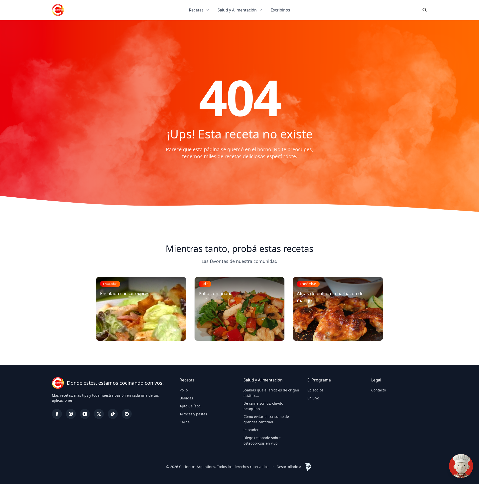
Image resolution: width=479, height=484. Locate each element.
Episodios (315, 390)
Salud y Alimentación (237, 10)
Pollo (184, 390)
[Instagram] (71, 414)
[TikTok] (113, 414)
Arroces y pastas (193, 414)
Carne (185, 422)
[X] (99, 414)
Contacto (378, 390)
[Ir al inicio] (58, 10)
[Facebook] (57, 414)
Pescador (251, 429)
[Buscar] (424, 9)
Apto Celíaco (190, 406)
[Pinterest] (127, 414)
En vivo (313, 398)
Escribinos (280, 10)
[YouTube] (85, 414)
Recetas (196, 10)
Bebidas (186, 398)
